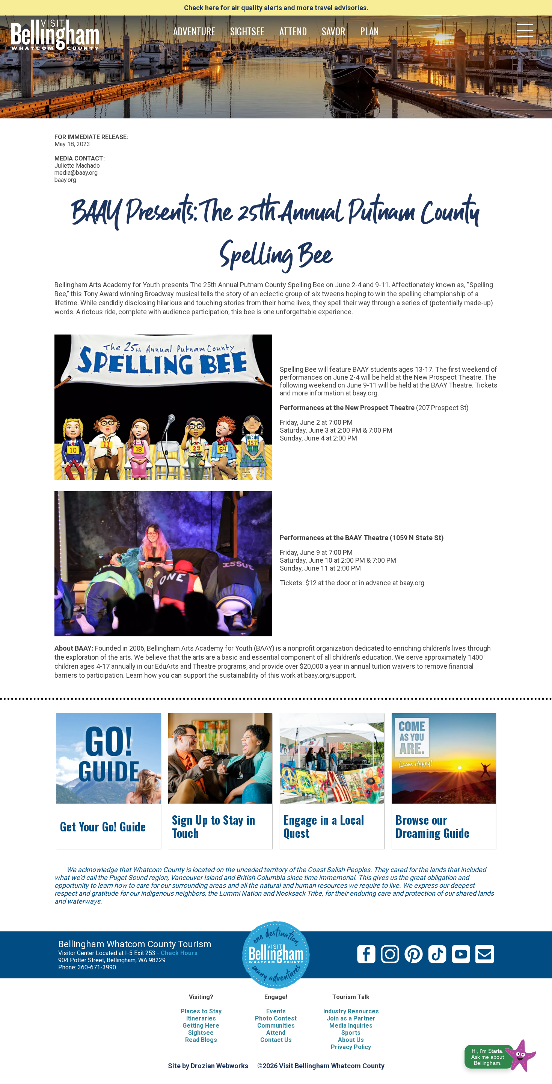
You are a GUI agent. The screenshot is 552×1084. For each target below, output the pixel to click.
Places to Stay (201, 1011)
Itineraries (201, 1018)
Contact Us (276, 1039)
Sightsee (201, 1032)
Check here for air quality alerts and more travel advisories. (276, 8)
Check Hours (179, 953)
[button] (501, 1054)
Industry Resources (351, 1011)
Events (276, 1011)
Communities (276, 1025)
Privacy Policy (351, 1047)
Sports (350, 1032)
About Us (351, 1039)
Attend (275, 1032)
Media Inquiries (351, 1025)
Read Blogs (201, 1039)
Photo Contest (276, 1018)
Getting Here (200, 1025)
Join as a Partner (351, 1018)
